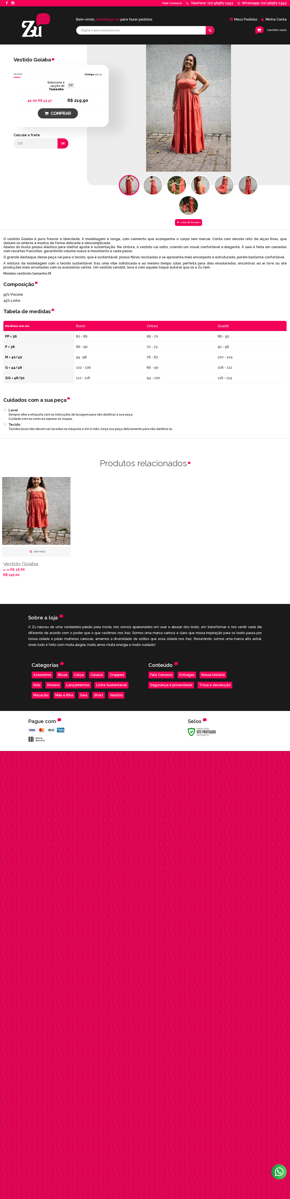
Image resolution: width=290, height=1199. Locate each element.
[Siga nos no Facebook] (6, 3)
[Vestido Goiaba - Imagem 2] (153, 185)
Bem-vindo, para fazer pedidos (114, 19)
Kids (36, 685)
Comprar (61, 113)
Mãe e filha (64, 695)
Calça (79, 675)
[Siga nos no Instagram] (13, 3)
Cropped (117, 675)
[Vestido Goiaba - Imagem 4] (200, 185)
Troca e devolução (215, 685)
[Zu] (36, 25)
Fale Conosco (172, 3)
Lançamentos (77, 685)
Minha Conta (276, 19)
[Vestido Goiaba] (36, 528)
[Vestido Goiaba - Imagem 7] (188, 205)
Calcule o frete (27, 135)
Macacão (40, 695)
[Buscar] (210, 30)
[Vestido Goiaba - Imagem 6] (248, 185)
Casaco (97, 675)
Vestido (18, 74)
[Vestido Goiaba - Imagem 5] (224, 185)
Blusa (62, 675)
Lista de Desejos (190, 222)
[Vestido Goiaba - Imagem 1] (129, 185)
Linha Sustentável (111, 685)
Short (98, 695)
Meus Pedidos (245, 19)
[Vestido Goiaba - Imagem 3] (176, 185)
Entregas (186, 675)
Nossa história (213, 675)
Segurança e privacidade (171, 685)
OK (63, 143)
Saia (83, 695)
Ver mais (39, 551)
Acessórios (42, 675)
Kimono (53, 685)
